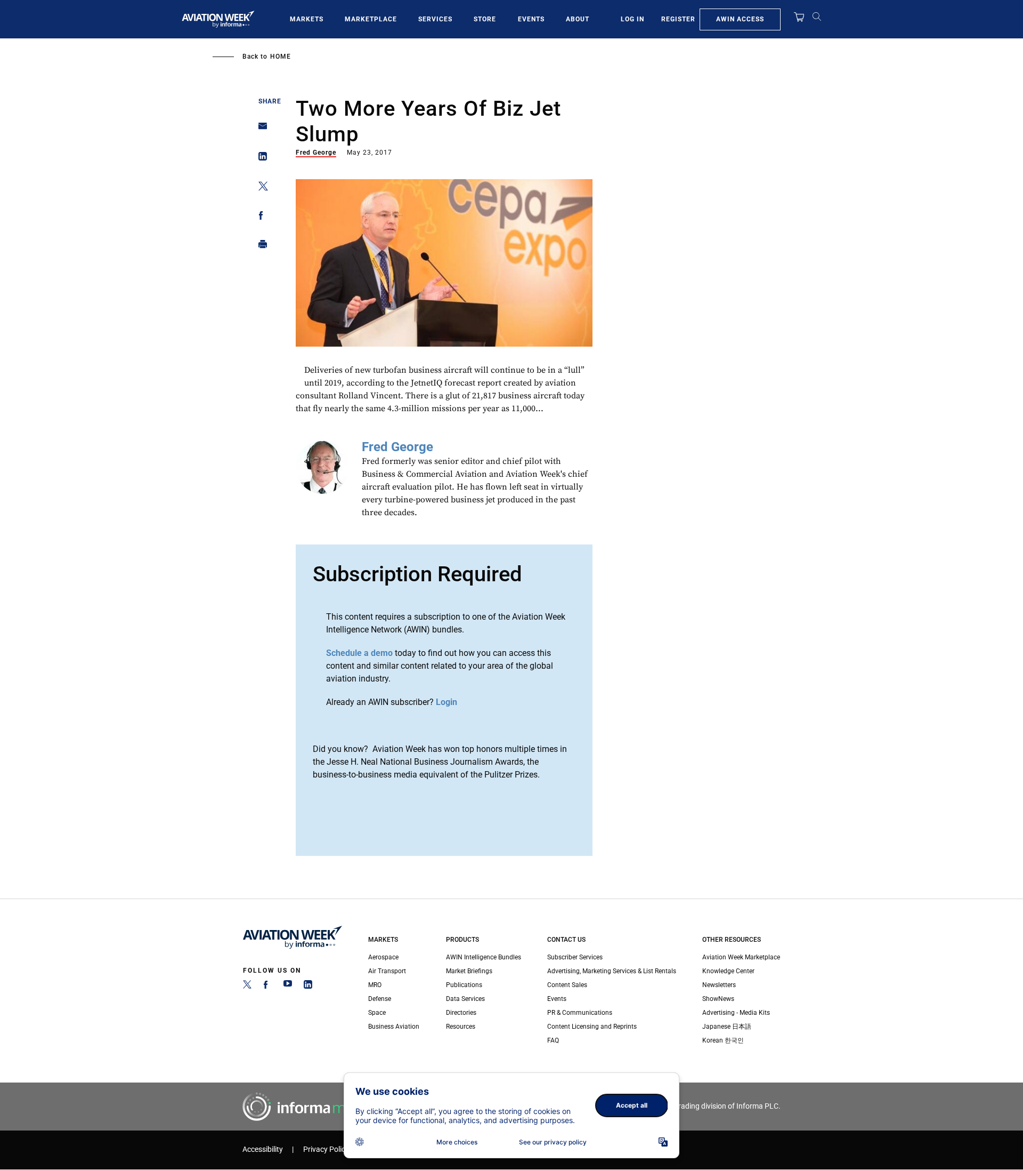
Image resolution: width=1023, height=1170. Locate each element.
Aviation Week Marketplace (741, 957)
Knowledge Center (728, 971)
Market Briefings (469, 971)
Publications (464, 985)
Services (435, 19)
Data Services (465, 999)
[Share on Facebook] (259, 217)
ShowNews (718, 999)
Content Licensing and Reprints (592, 1026)
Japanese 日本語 (726, 1026)
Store (485, 19)
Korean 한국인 (723, 1040)
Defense (379, 999)
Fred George (316, 152)
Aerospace (383, 957)
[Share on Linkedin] (259, 158)
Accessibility (262, 1149)
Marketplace (371, 19)
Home (280, 56)
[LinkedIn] (308, 986)
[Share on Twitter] (259, 188)
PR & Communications (579, 1012)
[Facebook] (267, 986)
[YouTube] (287, 986)
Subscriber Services (575, 957)
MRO (374, 985)
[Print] (259, 246)
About (577, 19)
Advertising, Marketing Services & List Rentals (611, 971)
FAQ (553, 1040)
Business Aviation (393, 1026)
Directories (461, 1012)
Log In (632, 19)
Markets (306, 19)
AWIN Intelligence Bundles (483, 957)
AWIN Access (740, 19)
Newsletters (719, 985)
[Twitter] (247, 986)
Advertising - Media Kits (736, 1012)
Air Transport (387, 971)
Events (531, 19)
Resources (460, 1026)
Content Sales (567, 985)
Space (377, 1012)
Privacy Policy (326, 1149)
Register (678, 19)
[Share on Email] (259, 129)
